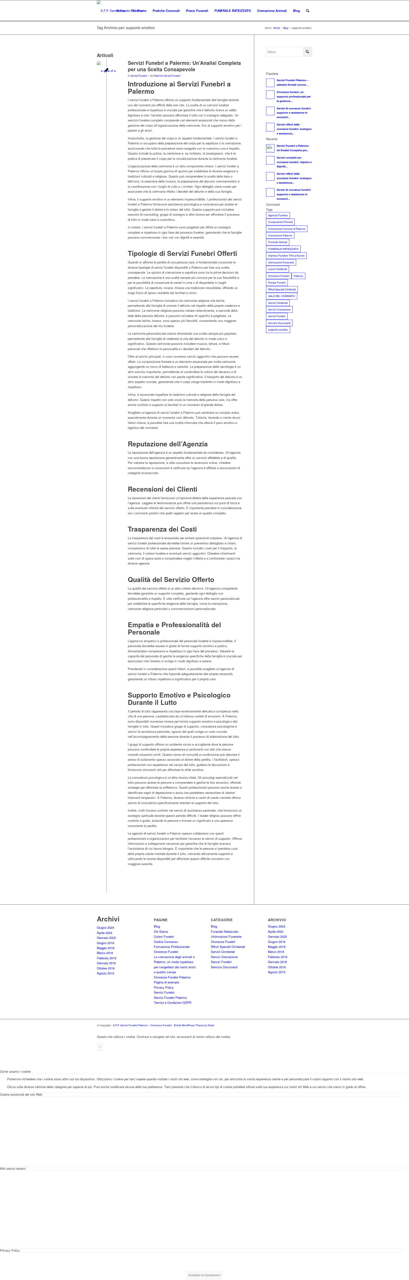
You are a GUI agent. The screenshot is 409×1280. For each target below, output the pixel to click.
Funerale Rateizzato (224, 931)
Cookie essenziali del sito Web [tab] (21, 1094)
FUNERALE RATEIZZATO (283, 249)
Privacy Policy (164, 987)
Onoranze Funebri (278, 276)
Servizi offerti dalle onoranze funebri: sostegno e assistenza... (294, 129)
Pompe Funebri (277, 282)
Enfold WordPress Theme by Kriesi (194, 1025)
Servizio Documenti (279, 323)
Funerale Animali (277, 242)
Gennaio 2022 (106, 937)
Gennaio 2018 (106, 963)
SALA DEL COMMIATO (281, 296)
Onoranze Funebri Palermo (172, 977)
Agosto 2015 (105, 973)
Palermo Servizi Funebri (167, 75)
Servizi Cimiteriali (278, 303)
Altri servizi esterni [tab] (13, 1168)
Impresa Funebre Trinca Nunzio (286, 255)
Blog (157, 926)
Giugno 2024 (105, 927)
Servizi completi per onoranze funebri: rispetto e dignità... (294, 162)
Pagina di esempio (166, 982)
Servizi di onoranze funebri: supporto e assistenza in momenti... (294, 113)
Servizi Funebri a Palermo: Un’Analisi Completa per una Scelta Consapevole (184, 66)
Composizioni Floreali (280, 222)
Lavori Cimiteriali (277, 269)
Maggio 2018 (105, 948)
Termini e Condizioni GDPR (172, 1002)
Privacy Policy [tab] (10, 1250)
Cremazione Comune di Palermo (286, 229)
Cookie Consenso (166, 941)
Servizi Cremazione (279, 309)
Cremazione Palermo (280, 235)
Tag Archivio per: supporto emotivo (126, 27)
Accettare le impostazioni (204, 1275)
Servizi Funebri (138, 75)
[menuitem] (120, 10)
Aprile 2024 (104, 932)
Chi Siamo (161, 931)
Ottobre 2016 (106, 968)
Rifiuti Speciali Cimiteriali (282, 289)
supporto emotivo (278, 329)
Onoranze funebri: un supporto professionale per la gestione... (294, 96)
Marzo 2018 (105, 953)
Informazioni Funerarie (281, 262)
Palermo (298, 276)
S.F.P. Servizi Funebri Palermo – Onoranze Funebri (142, 1025)
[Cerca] (307, 10)
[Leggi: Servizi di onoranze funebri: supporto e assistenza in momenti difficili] (270, 111)
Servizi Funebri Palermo (170, 997)
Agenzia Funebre (278, 215)
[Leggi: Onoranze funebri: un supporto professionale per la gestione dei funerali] (270, 94)
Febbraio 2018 (106, 958)
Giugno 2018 (105, 943)
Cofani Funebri (164, 936)
